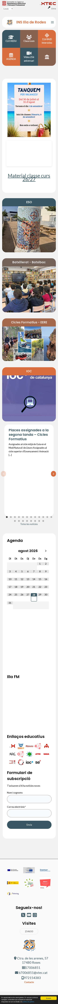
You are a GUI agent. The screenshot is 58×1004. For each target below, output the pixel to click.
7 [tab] (31, 517)
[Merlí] (46, 746)
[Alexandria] (38, 746)
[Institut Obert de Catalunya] (29, 761)
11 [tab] (47, 517)
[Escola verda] (29, 753)
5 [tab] (23, 517)
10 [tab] (43, 517)
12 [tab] (51, 517)
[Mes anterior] (10, 551)
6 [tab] (27, 517)
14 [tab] (19, 521)
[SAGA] (46, 753)
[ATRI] (38, 753)
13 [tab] (14, 521)
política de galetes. (29, 1002)
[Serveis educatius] (38, 761)
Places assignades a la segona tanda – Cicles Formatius (29, 434)
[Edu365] (21, 746)
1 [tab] (6, 517)
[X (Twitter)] (23, 916)
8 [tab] (35, 517)
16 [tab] (27, 521)
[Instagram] (34, 916)
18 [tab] (35, 521)
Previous (2, 473)
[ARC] (12, 753)
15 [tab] (23, 521)
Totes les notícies (29, 524)
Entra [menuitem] (53, 8)
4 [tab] (19, 517)
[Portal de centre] (12, 761)
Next (52, 473)
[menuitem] (21, 3)
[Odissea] (21, 753)
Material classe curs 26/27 (29, 177)
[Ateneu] (29, 746)
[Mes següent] (46, 551)
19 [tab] (39, 521)
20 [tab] (43, 521)
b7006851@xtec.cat (33, 972)
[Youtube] (29, 916)
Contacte (29, 982)
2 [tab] (10, 517)
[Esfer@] (21, 761)
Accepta (48, 998)
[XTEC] (12, 746)
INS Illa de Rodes (31, 22)
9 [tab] (39, 517)
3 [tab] (14, 517)
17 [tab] (31, 521)
